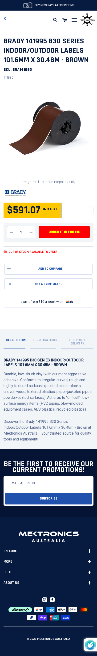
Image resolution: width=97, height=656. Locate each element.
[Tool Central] (87, 20)
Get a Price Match (48, 284)
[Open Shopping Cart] (64, 20)
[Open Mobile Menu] (74, 20)
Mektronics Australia (53, 639)
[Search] (55, 20)
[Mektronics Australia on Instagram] (44, 599)
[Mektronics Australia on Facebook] (52, 599)
